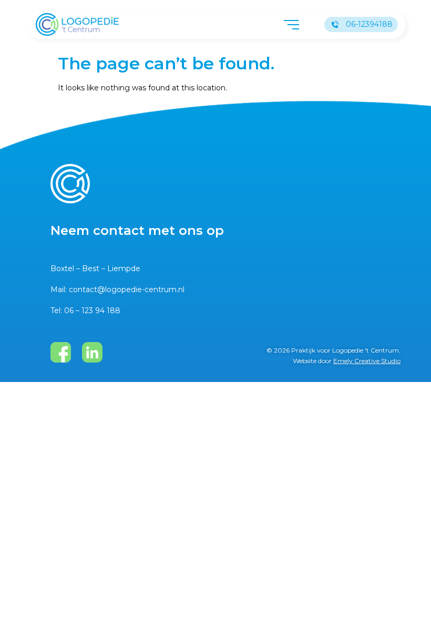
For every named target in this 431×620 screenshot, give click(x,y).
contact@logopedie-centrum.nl (126, 289)
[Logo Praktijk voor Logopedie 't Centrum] (77, 24)
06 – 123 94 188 (92, 310)
